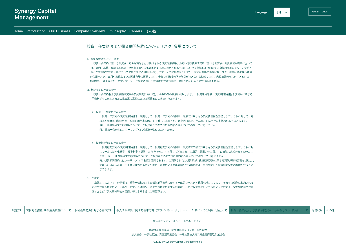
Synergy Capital (35, 10)
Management (31, 17)
